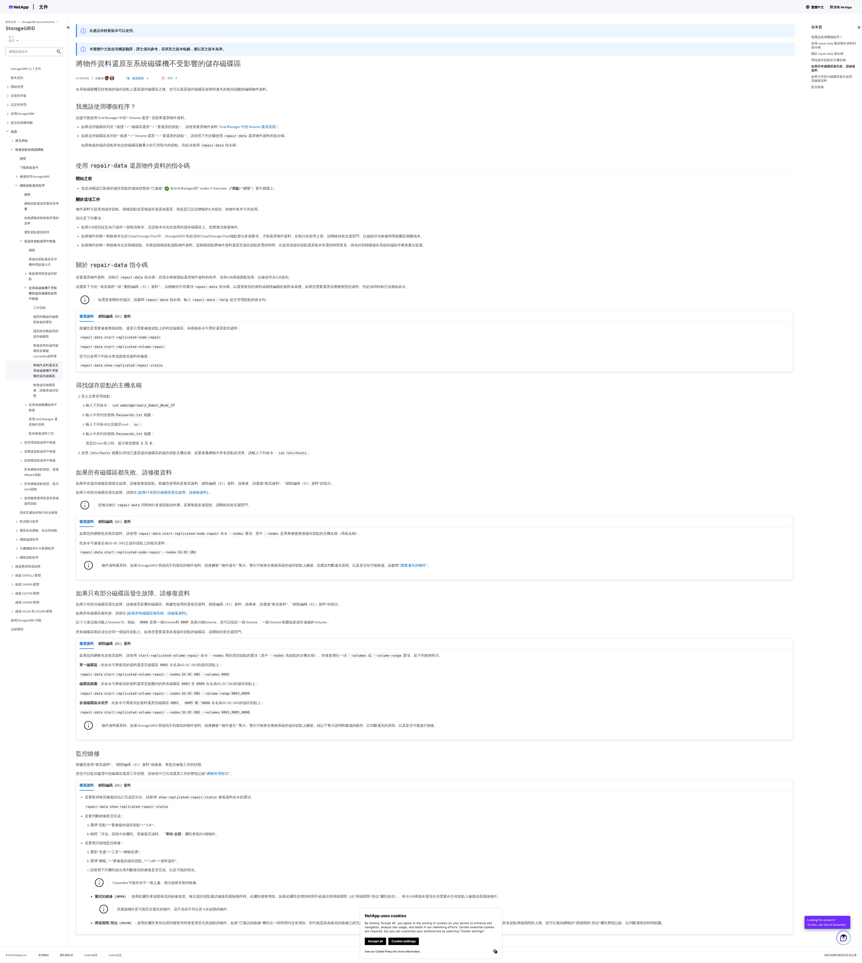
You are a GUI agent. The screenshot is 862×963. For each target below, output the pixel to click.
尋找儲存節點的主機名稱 (828, 60)
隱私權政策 (66, 955)
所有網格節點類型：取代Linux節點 (41, 486)
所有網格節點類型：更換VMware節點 (41, 472)
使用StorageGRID (22, 114)
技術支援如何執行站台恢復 (38, 512)
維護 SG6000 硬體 (27, 584)
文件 (43, 7)
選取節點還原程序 (36, 232)
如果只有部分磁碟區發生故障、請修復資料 (833, 79)
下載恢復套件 (29, 168)
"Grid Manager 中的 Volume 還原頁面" (247, 126)
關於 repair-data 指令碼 (827, 54)
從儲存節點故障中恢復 (40, 241)
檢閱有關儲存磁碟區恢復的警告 (45, 319)
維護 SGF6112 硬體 (28, 575)
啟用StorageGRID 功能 (26, 620)
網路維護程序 (29, 539)
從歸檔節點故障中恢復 (40, 460)
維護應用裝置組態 (27, 566)
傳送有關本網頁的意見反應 (840, 955)
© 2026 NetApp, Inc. (16, 955)
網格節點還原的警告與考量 (41, 206)
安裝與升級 (18, 96)
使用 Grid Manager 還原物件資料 (43, 421)
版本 (11, 37)
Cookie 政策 (90, 955)
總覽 (23, 159)
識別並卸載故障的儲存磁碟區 (45, 333)
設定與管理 (18, 105)
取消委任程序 (29, 521)
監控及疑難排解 (22, 123)
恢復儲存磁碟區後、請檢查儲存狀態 (45, 390)
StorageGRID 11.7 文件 (26, 69)
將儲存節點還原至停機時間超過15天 (43, 262)
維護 (14, 132)
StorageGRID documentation (38, 22)
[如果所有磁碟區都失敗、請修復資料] (157, 613)
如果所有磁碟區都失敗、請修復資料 (833, 68)
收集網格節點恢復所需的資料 (41, 220)
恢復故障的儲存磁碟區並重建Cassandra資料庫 (45, 350)
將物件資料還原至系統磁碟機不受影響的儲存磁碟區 (45, 370)
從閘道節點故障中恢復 (40, 451)
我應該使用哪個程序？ (827, 37)
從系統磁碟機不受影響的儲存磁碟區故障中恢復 (43, 293)
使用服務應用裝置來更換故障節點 (41, 501)
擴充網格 (21, 141)
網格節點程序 (29, 557)
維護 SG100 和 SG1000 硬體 (33, 611)
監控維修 (817, 87)
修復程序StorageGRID (35, 176)
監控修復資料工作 (41, 433)
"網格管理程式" (217, 773)
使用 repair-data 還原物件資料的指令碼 (833, 45)
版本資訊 (17, 78)
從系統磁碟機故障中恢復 (43, 407)
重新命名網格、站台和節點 (38, 530)
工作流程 (39, 308)
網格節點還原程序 (32, 185)
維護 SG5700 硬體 (27, 593)
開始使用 (17, 87)
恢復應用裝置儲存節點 (43, 276)
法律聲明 (17, 629)
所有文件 (10, 22)
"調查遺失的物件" (413, 565)
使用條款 (43, 955)
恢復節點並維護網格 (29, 150)
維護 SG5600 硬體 (27, 602)
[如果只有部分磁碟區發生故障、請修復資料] (173, 492)
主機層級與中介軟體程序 (37, 548)
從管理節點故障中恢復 (40, 442)
